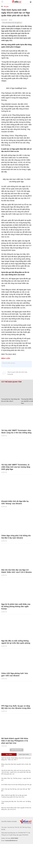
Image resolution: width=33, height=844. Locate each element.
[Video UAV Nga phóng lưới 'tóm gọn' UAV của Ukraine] (16, 660)
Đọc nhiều (9, 754)
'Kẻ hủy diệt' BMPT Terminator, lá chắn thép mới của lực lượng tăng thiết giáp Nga (15, 467)
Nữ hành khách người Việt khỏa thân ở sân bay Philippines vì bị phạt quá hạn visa (14, 740)
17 (16, 760)
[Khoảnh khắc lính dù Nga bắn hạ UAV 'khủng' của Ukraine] (16, 488)
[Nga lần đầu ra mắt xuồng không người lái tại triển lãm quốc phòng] (16, 628)
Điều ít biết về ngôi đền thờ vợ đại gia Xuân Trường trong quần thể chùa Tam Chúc (14, 796)
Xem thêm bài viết (16, 750)
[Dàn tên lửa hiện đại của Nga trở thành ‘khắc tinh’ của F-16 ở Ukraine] (16, 557)
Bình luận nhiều (24, 754)
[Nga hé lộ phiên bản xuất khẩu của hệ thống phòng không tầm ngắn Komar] (16, 591)
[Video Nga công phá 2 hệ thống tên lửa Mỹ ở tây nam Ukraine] (16, 523)
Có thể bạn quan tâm (11, 382)
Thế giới (6, 6)
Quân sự (4, 435)
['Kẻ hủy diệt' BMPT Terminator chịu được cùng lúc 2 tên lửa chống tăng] (16, 417)
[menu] (2, 2)
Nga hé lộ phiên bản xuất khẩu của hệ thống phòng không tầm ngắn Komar (15, 606)
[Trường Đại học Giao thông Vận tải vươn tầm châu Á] (10, 390)
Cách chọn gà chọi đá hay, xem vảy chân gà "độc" (16, 789)
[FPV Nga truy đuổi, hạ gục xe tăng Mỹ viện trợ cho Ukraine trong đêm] (16, 693)
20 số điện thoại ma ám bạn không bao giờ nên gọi (16, 784)
